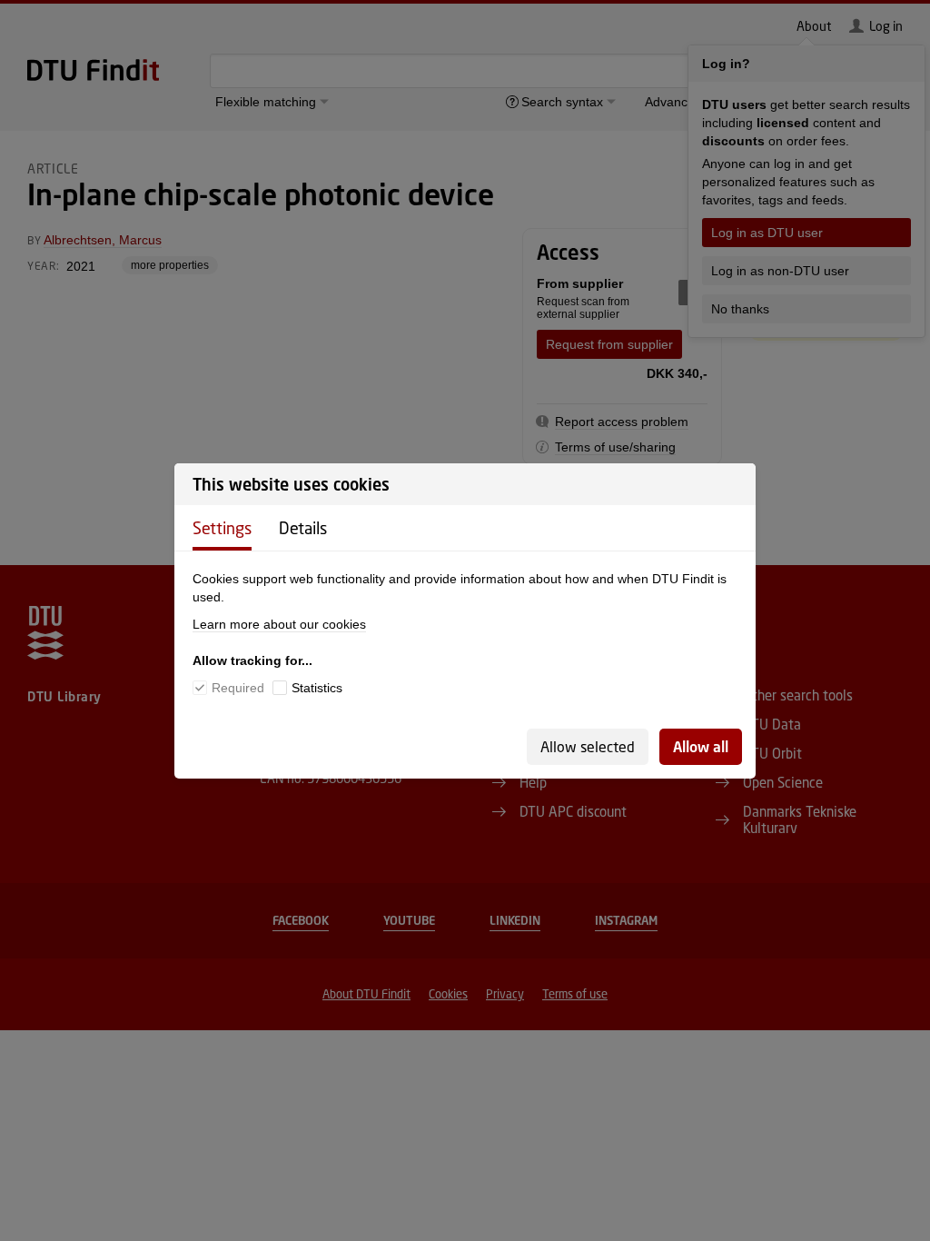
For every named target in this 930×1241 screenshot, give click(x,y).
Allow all (700, 746)
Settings (222, 528)
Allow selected (587, 746)
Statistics (317, 687)
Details (303, 528)
